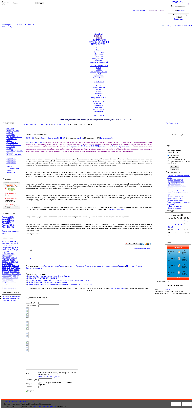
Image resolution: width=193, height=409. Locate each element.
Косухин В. (98, 105)
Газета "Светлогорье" (27, 401)
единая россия (7, 250)
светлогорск (14, 272)
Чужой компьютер (179, 15)
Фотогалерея (99, 115)
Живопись (99, 93)
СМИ (99, 95)
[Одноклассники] (146, 243)
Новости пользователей (99, 62)
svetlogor (80, 138)
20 (178, 230)
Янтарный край (99, 87)
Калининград (99, 52)
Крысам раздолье (174, 208)
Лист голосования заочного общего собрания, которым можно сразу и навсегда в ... (59, 280)
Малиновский (131, 266)
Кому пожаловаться (98, 97)
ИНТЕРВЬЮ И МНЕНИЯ (99, 42)
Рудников (121, 266)
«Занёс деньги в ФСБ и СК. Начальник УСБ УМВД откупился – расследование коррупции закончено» (99, 146)
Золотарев (38, 268)
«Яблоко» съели (174, 184)
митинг (14, 258)
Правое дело (99, 76)
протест (5, 270)
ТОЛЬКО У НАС (13, 168)
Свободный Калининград (34, 124)
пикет (4, 264)
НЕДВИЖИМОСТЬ (14, 137)
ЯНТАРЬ (9, 170)
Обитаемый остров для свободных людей (11, 299)
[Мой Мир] (148, 243)
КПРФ (98, 68)
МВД (16, 241)
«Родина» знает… (175, 206)
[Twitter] (143, 243)
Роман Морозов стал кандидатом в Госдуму (175, 197)
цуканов (9, 280)
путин (11, 270)
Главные (98, 48)
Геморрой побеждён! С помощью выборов (176, 187)
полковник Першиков (75, 266)
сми (14, 276)
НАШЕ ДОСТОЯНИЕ (12, 142)
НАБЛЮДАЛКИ (12, 131)
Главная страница (10, 401)
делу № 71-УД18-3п (117, 209)
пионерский (6, 266)
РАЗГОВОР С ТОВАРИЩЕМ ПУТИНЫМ (43, 278)
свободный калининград (11, 275)
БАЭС (4, 241)
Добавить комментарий (141, 248)
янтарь (12, 282)
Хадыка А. (99, 107)
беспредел (14, 244)
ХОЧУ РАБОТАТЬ (13, 145)
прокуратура (15, 268)
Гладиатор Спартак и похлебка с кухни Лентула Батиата (48, 276)
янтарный (5, 282)
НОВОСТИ (98, 36)
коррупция (6, 258)
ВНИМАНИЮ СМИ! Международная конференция (47, 282)
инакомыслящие (8, 254)
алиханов (5, 244)
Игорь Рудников (60, 266)
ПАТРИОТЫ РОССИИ (99, 66)
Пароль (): (178, 10)
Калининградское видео (11, 296)
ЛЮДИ (9, 166)
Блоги (48, 124)
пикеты (10, 264)
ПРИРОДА (10, 172)
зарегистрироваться (118, 288)
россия (16, 270)
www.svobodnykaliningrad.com (45, 407)
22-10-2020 (30, 138)
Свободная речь (172, 123)
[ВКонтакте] (141, 243)
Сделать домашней (139, 10)
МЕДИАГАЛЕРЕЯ (99, 40)
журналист (106, 266)
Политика (99, 89)
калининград (7, 256)
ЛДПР (98, 74)
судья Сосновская (46, 266)
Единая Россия (98, 78)
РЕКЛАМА (10, 147)
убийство (5, 278)
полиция (15, 266)
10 (169, 227)
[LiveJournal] (150, 243)
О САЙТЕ (10, 129)
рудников (5, 272)
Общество (99, 60)
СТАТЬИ (9, 149)
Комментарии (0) (106, 138)
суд (18, 276)
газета (11, 246)
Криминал (99, 56)
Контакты (41, 401)
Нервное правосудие (176, 182)
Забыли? (181, 10)
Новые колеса (90, 266)
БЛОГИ (99, 38)
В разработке (99, 82)
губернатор (6, 248)
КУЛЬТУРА (10, 135)
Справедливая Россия (98, 72)
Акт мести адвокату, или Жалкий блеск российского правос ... (177, 192)
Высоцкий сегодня (175, 180)
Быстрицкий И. (99, 109)
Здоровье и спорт (98, 58)
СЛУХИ (9, 133)
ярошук (5, 284)
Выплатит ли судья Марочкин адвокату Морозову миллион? (178, 202)
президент (6, 268)
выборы (5, 246)
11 (172, 227)
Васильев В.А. (98, 101)
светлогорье (6, 274)
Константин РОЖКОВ (60, 124)
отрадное (14, 262)
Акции (98, 91)
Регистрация (178, 19)
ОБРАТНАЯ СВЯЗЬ (14, 155)
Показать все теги (9, 288)
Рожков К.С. (99, 103)
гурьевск (15, 248)
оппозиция (6, 262)
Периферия (98, 54)
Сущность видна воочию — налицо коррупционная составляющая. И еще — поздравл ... (61, 284)
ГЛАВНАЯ (98, 34)
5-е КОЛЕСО (11, 139)
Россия (98, 50)
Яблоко (99, 70)
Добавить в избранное (155, 10)
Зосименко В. (99, 111)
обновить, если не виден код (49, 377)
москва (12, 260)
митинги (5, 260)
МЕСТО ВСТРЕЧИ (98, 44)
